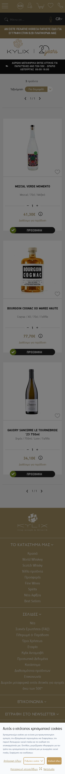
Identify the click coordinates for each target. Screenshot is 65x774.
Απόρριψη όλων (12, 761)
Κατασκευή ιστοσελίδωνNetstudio (32, 769)
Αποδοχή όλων (54, 760)
